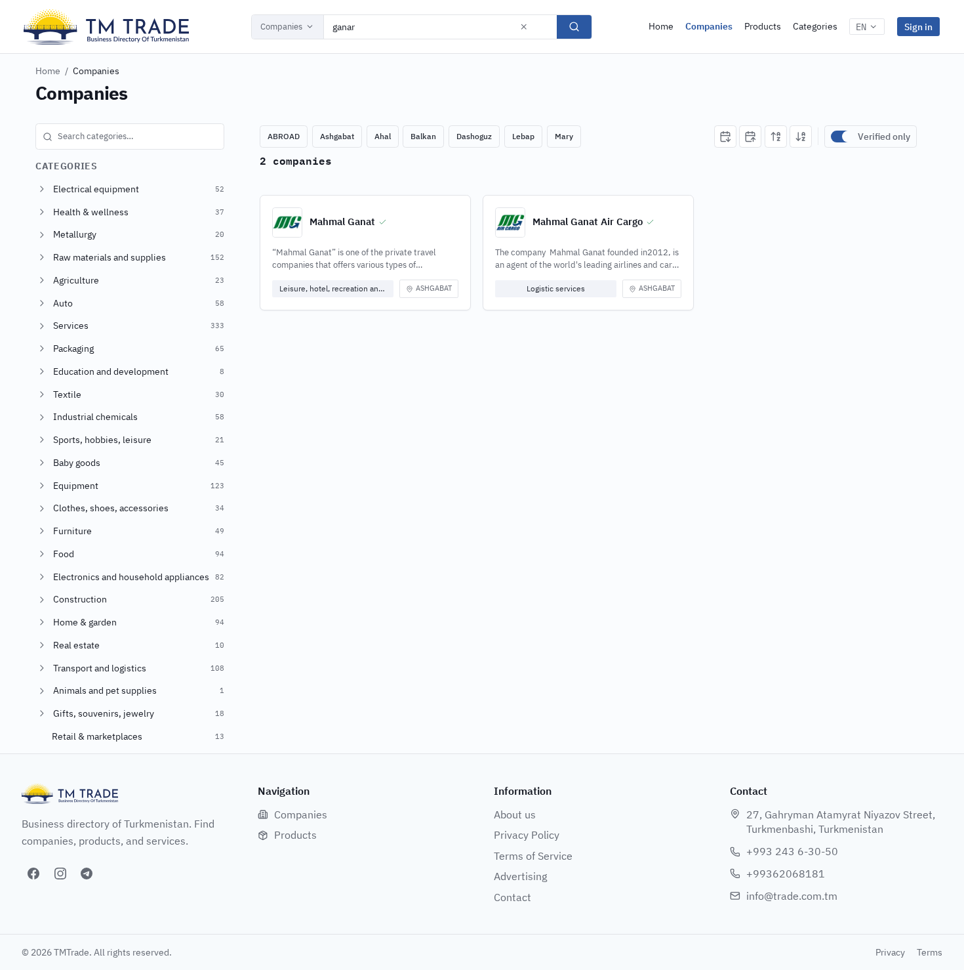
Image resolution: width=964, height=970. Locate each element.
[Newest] (725, 136)
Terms (929, 952)
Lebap (523, 136)
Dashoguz (474, 136)
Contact (512, 897)
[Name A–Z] (776, 136)
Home (661, 26)
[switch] (841, 136)
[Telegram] (86, 873)
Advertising (520, 876)
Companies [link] (96, 71)
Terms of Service (533, 855)
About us (515, 814)
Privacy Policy (526, 834)
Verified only (884, 136)
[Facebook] (33, 873)
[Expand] (42, 189)
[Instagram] (60, 873)
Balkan (423, 136)
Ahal (382, 136)
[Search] (574, 27)
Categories (815, 26)
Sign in (918, 26)
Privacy (890, 952)
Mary (564, 136)
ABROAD (284, 136)
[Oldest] (750, 136)
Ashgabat (337, 136)
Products (762, 26)
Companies (281, 26)
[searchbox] (129, 136)
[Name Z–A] (801, 136)
